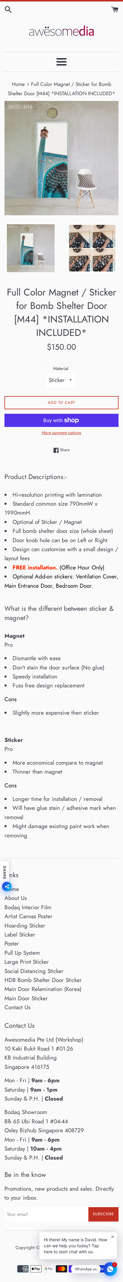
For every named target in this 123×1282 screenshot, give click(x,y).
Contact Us (17, 1007)
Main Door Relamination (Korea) (43, 989)
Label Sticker (19, 935)
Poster (11, 943)
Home (11, 889)
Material (60, 368)
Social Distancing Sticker (34, 971)
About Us (15, 898)
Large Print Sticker (26, 962)
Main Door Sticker (26, 998)
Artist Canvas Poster (28, 916)
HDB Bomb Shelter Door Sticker (43, 980)
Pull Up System (22, 953)
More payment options (61, 433)
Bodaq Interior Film (27, 907)
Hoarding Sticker (24, 926)
